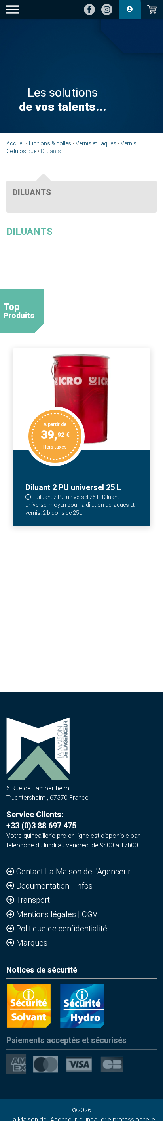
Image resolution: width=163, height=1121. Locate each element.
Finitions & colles (50, 143)
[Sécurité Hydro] (82, 1006)
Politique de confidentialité (61, 928)
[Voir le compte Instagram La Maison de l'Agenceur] (106, 9)
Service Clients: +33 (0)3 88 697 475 (41, 820)
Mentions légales (47, 914)
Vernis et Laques (96, 143)
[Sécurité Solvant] (28, 1006)
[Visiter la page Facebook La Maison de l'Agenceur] (89, 9)
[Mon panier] (152, 9)
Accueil (15, 143)
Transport (33, 900)
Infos (84, 886)
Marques (31, 943)
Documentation (43, 886)
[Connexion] (130, 9)
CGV (89, 914)
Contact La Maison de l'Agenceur (73, 871)
